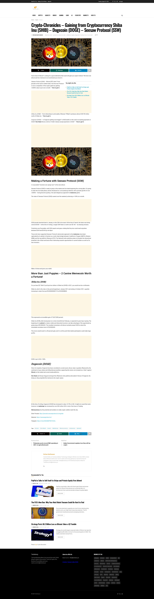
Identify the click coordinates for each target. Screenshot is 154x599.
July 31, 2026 (43, 505)
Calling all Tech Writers (42, 1)
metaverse (72, 428)
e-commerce (98, 566)
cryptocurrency (116, 563)
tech (96, 583)
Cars (67, 15)
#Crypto (96, 558)
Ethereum (97, 569)
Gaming (61, 15)
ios (120, 572)
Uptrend (79, 428)
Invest (49, 428)
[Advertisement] (61, 111)
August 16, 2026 (43, 483)
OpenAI (108, 577)
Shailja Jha (35, 483)
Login (121, 1)
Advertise (49, 1)
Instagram (107, 572)
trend (118, 583)
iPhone (96, 574)
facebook (104, 569)
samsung (114, 577)
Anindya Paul (36, 505)
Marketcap (55, 428)
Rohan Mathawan (38, 35)
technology (102, 583)
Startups (78, 15)
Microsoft (97, 577)
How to (93, 15)
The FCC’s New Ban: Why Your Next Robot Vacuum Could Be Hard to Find (77, 92)
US (106, 585)
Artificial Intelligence (111, 560)
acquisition (113, 558)
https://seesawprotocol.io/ (44, 417)
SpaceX (105, 580)
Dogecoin (77, 35)
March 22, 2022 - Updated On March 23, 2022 (55, 35)
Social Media (98, 580)
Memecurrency (64, 428)
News (34, 15)
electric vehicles (107, 566)
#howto (102, 558)
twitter (102, 585)
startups (117, 580)
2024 (107, 558)
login (36, 544)
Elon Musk (43, 428)
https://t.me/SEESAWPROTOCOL (46, 421)
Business (102, 563)
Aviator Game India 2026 (70, 562)
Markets (85, 15)
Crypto (40, 15)
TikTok (113, 583)
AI (71, 15)
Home (32, 20)
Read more (60, 493)
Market (106, 574)
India (101, 572)
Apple (102, 560)
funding (110, 569)
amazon (97, 560)
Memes (55, 15)
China (108, 563)
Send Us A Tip (34, 1)
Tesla (108, 583)
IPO (101, 574)
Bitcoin (41, 20)
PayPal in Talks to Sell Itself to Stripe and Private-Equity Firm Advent (78, 88)
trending (97, 585)
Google (96, 572)
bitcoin (37, 428)
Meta (117, 574)
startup (111, 580)
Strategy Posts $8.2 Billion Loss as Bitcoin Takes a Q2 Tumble (78, 96)
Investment (115, 572)
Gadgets (47, 15)
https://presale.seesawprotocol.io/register (51, 413)
